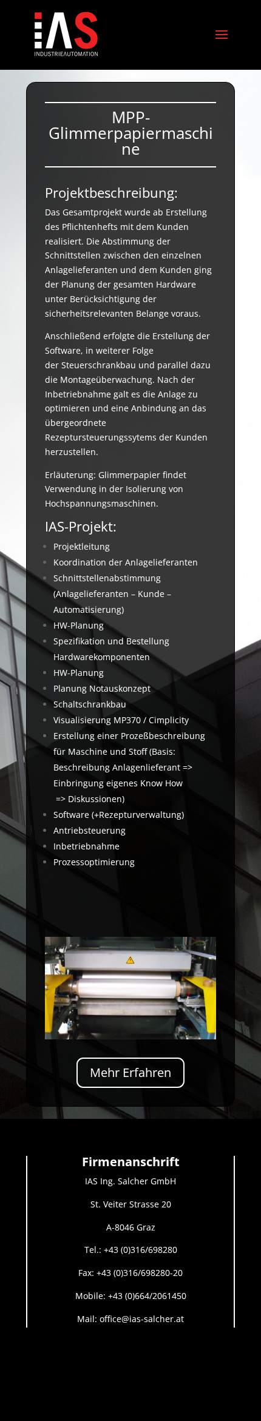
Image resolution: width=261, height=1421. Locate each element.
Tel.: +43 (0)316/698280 (130, 1249)
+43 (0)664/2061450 (147, 1295)
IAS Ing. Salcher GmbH (130, 1181)
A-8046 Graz (130, 1227)
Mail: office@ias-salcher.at (130, 1319)
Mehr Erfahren (130, 1072)
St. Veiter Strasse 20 (130, 1204)
